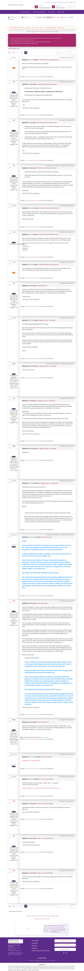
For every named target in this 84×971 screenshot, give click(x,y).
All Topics (28, 27)
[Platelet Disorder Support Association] (14, 5)
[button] (25, 12)
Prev (13, 52)
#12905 (73, 534)
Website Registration (50, 27)
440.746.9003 (11, 950)
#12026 (73, 232)
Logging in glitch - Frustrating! (46, 320)
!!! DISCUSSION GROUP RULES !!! (18, 36)
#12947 (73, 754)
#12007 (73, 57)
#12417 (73, 363)
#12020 (73, 165)
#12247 (73, 283)
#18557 (73, 870)
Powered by (37, 919)
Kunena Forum (45, 919)
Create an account (35, 76)
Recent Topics (35, 27)
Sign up (65, 17)
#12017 (73, 82)
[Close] (74, 36)
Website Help (60, 27)
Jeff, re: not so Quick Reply (45, 779)
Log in (48, 17)
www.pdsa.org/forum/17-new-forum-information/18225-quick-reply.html (41, 788)
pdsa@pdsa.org (55, 931)
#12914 (73, 601)
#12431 (73, 446)
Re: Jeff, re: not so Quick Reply (44, 803)
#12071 (73, 262)
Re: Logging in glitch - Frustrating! (46, 366)
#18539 (73, 801)
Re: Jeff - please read (46, 537)
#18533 (73, 776)
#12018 (73, 120)
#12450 (73, 480)
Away (14, 67)
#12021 (73, 205)
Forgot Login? (57, 17)
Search (42, 27)
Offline (13, 92)
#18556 (73, 836)
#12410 (73, 318)
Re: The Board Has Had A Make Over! (48, 59)
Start (9, 52)
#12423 (73, 398)
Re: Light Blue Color (41, 285)
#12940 (73, 719)
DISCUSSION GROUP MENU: (17, 27)
